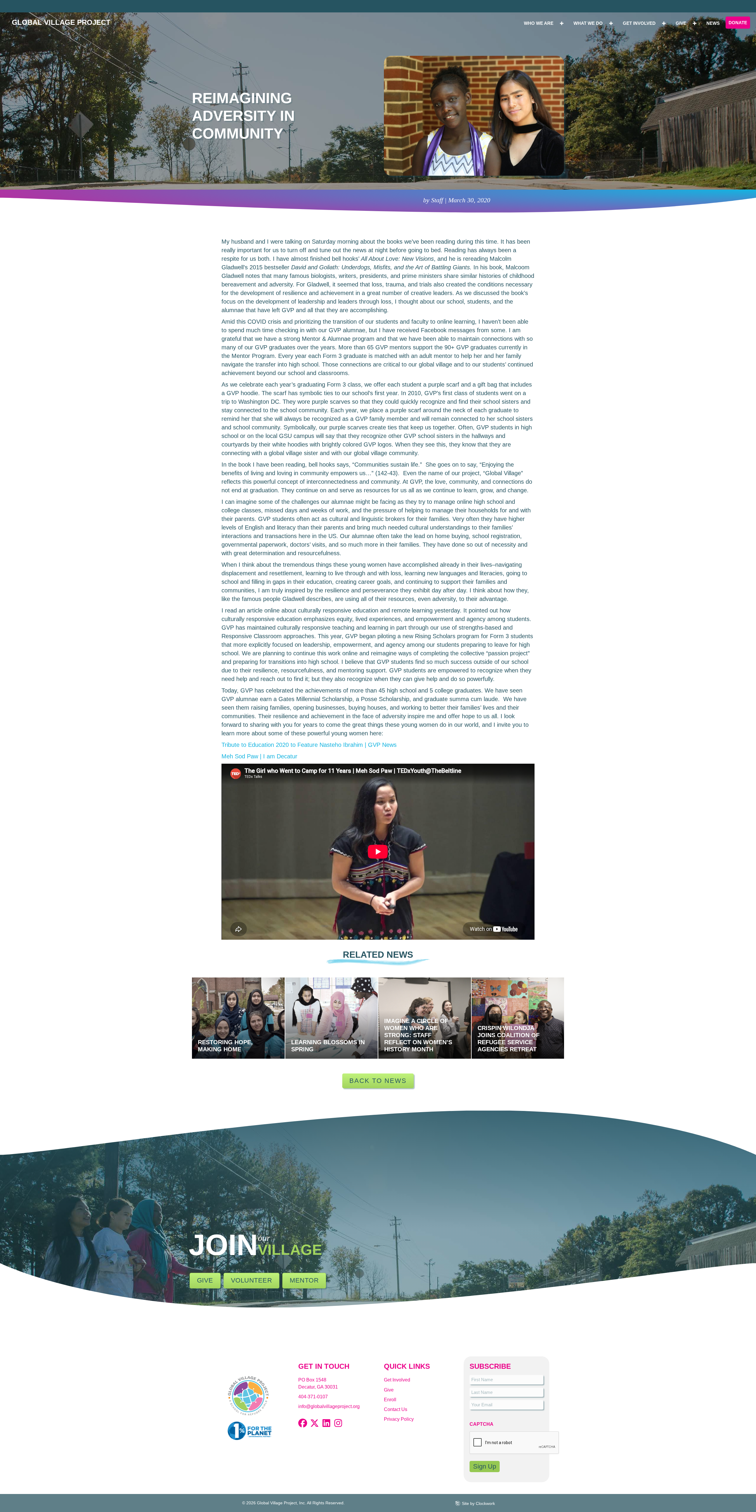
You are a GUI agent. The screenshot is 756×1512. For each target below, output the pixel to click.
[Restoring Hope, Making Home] (238, 1018)
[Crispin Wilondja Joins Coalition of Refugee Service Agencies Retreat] (518, 1018)
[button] (302, 1423)
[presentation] (514, 1442)
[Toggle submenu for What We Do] (611, 23)
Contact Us (395, 1409)
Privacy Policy (399, 1419)
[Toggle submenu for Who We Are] (561, 23)
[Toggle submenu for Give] (694, 23)
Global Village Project (61, 22)
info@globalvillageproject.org (329, 1406)
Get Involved (397, 1379)
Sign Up (484, 1466)
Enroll (390, 1399)
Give (389, 1389)
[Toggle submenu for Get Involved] (663, 23)
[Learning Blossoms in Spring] (331, 1018)
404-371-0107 (313, 1396)
